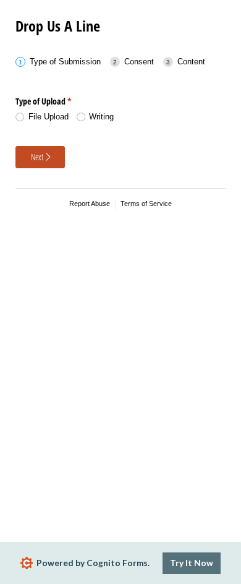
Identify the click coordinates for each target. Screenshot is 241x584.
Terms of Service (146, 203)
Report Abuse (89, 203)
